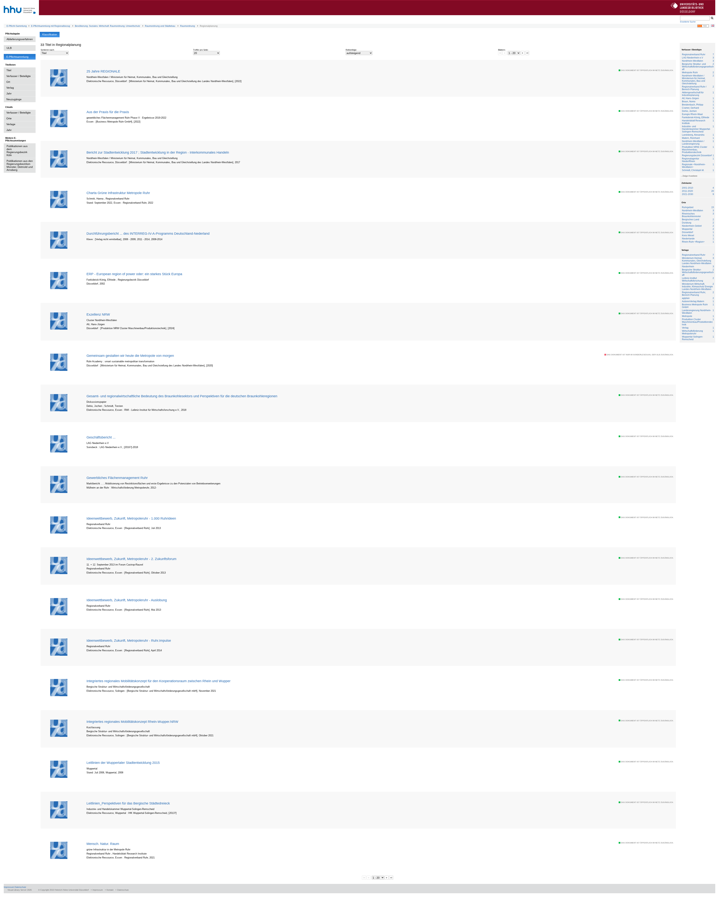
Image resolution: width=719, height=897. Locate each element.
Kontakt (110, 890)
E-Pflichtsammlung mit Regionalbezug (50, 26)
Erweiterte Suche (688, 22)
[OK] (712, 18)
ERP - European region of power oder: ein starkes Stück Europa (134, 274)
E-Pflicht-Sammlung (17, 26)
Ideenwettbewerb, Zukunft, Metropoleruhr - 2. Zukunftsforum (131, 559)
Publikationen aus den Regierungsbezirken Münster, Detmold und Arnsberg (20, 165)
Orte (9, 118)
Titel (8, 70)
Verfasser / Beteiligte (18, 76)
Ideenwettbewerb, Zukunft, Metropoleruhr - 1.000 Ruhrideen (131, 518)
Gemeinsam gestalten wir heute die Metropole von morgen (130, 356)
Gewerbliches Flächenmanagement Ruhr (117, 478)
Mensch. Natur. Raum (103, 844)
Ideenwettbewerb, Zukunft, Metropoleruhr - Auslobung (127, 600)
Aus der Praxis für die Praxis (108, 112)
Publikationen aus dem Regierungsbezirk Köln (17, 151)
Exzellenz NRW (98, 314)
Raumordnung (187, 26)
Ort (8, 81)
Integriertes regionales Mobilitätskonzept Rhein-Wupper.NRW (132, 722)
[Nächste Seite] (523, 53)
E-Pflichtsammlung (17, 56)
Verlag (10, 87)
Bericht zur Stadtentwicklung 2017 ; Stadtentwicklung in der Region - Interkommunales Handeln (158, 152)
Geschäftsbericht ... (101, 437)
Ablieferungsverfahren (20, 39)
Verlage (10, 124)
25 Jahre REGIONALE (103, 71)
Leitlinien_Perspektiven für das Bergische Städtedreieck (128, 803)
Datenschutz (20, 887)
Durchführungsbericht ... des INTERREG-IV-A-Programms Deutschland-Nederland (148, 233)
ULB (9, 47)
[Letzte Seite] (527, 53)
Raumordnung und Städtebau (160, 26)
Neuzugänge (14, 99)
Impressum (9, 887)
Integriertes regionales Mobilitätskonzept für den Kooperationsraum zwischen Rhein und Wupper (158, 681)
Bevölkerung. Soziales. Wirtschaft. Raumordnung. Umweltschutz (107, 26)
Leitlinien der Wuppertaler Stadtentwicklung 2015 (123, 763)
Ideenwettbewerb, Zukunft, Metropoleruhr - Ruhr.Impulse (129, 640)
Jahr (9, 93)
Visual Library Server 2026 (19, 890)
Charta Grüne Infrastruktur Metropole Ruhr (118, 193)
